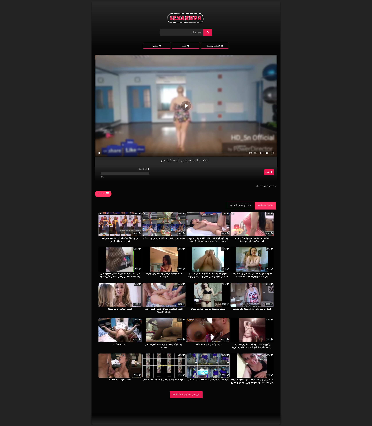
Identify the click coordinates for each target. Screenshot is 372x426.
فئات (184, 46)
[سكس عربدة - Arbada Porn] (186, 18)
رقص (268, 172)
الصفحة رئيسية (213, 46)
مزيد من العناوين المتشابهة (186, 395)
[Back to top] (362, 417)
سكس (155, 46)
